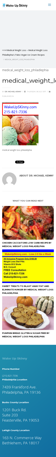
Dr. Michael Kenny (13, 92)
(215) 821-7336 (10, 375)
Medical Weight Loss (16, 50)
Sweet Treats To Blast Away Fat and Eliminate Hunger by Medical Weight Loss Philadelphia (27, 289)
